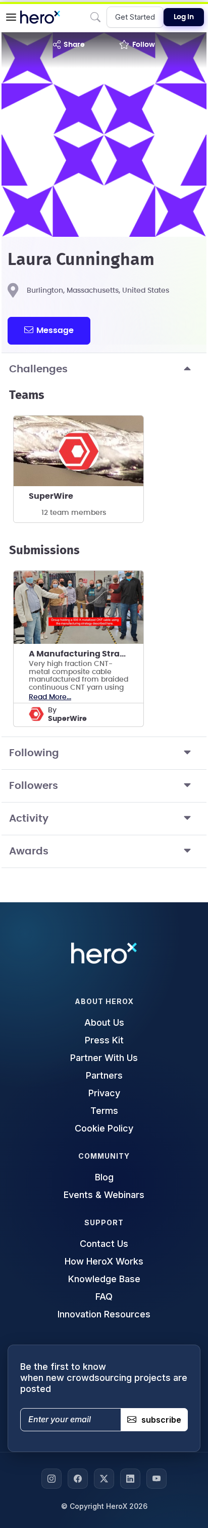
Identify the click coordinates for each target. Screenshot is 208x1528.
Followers (33, 786)
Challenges (38, 369)
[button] (11, 17)
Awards (28, 851)
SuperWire (51, 496)
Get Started (135, 17)
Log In (184, 17)
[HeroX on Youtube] (156, 1479)
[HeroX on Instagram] (51, 1479)
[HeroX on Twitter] (104, 1479)
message (55, 330)
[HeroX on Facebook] (78, 1479)
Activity (28, 819)
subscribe (161, 1420)
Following (34, 753)
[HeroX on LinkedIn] (130, 1479)
